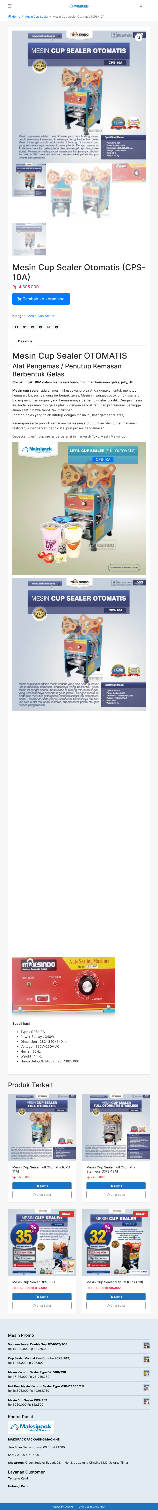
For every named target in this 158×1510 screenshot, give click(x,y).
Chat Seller (43, 1194)
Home (15, 16)
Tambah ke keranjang (44, 298)
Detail (44, 1185)
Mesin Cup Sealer (36, 16)
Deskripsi (25, 341)
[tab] (26, 341)
